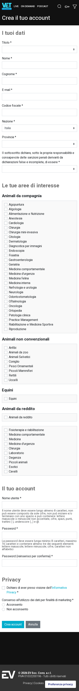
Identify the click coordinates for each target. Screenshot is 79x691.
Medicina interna (19, 283)
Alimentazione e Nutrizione (26, 214)
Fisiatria (14, 255)
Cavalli (13, 471)
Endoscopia (16, 250)
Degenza (15, 457)
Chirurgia (14, 227)
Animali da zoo (18, 352)
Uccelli (13, 380)
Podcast (42, 6)
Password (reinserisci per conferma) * (27, 556)
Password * (10, 528)
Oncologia (15, 306)
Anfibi (12, 348)
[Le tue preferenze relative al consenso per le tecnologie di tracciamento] (60, 684)
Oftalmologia (17, 301)
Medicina (15, 439)
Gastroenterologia (21, 260)
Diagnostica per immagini (25, 246)
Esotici (13, 467)
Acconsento (14, 604)
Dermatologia (18, 241)
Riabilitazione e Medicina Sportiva (31, 324)
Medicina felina (19, 278)
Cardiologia (16, 223)
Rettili (12, 375)
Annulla (33, 624)
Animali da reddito (20, 417)
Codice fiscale (12, 105)
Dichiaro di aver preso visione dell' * (37, 590)
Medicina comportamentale (27, 269)
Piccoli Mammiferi (21, 371)
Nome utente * (11, 498)
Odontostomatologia (22, 297)
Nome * (7, 58)
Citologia (14, 237)
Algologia (15, 209)
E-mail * (7, 90)
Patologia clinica (19, 315)
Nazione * (8, 121)
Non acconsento (17, 609)
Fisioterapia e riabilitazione (26, 430)
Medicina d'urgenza (22, 274)
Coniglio (14, 361)
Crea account (13, 624)
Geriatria (14, 264)
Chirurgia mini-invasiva (23, 232)
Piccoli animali (18, 462)
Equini (12, 398)
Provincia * (9, 137)
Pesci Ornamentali (21, 366)
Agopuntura (16, 204)
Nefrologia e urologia (23, 287)
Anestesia (15, 218)
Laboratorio (16, 453)
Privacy (27, 683)
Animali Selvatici (19, 357)
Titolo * (7, 42)
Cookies (39, 683)
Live (16, 6)
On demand (28, 6)
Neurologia (16, 292)
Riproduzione (17, 329)
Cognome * (9, 74)
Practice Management (23, 320)
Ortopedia (15, 310)
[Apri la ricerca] (59, 6)
